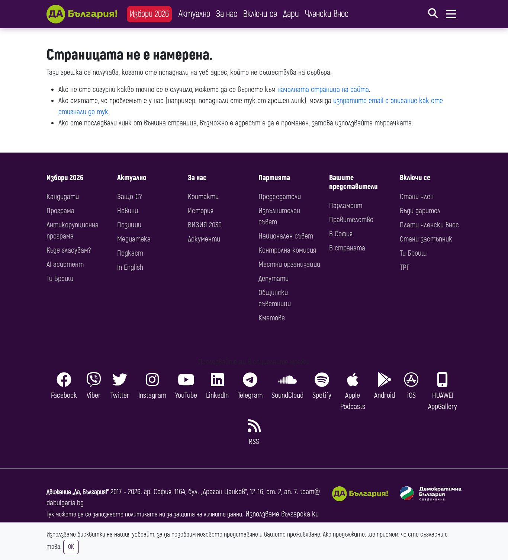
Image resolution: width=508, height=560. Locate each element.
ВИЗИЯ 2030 (205, 225)
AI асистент (65, 264)
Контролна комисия (287, 250)
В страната (347, 248)
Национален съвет (285, 236)
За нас (226, 14)
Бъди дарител (420, 210)
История (200, 210)
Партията (274, 177)
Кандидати (62, 196)
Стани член (417, 196)
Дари (291, 14)
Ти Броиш (59, 278)
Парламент (345, 205)
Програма (60, 210)
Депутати (273, 278)
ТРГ (404, 267)
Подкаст (130, 253)
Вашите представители (353, 182)
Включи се (260, 14)
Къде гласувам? (68, 250)
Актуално (194, 14)
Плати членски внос (429, 225)
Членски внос (326, 14)
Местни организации (289, 264)
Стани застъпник (426, 239)
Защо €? (129, 196)
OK (71, 547)
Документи (204, 239)
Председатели (279, 196)
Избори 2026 (149, 14)
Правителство (351, 219)
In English (130, 267)
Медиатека (134, 239)
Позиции (129, 225)
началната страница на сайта (323, 89)
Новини (127, 210)
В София (341, 234)
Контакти (203, 196)
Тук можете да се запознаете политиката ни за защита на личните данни (144, 514)
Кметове (271, 318)
